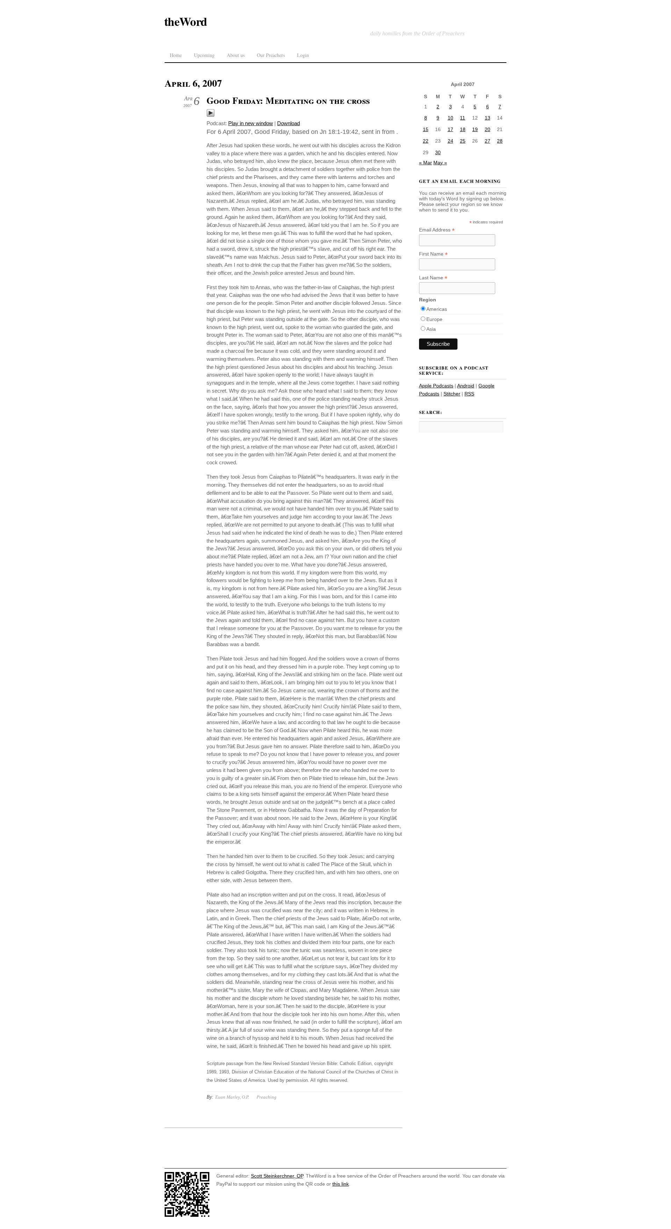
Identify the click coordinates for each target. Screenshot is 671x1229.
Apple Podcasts (436, 385)
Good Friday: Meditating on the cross (288, 100)
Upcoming (204, 55)
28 (500, 141)
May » (440, 162)
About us (236, 55)
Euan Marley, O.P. (232, 1097)
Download (288, 123)
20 (487, 129)
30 (438, 152)
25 (463, 141)
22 (425, 141)
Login (303, 55)
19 (475, 129)
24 (450, 141)
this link (340, 1184)
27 (487, 141)
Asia (431, 329)
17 (450, 129)
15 (425, 129)
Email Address (437, 230)
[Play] (211, 115)
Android (465, 385)
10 (450, 118)
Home (176, 55)
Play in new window (250, 123)
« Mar (425, 162)
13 (487, 118)
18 (463, 129)
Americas (436, 309)
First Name (433, 254)
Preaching (266, 1097)
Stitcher (451, 393)
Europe (434, 319)
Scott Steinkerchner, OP (277, 1176)
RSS (469, 393)
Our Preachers (271, 55)
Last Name (433, 277)
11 (462, 118)
